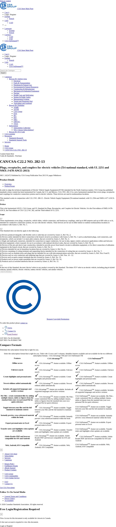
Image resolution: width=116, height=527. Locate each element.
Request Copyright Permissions (58, 319)
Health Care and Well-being (24, 95)
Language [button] (8, 29)
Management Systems (21, 99)
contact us (23, 323)
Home (7, 146)
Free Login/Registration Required (20, 509)
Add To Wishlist (6, 272)
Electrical (17, 81)
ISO (15, 118)
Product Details (7, 180)
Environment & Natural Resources (26, 87)
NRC (15, 120)
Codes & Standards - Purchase (11, 156)
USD (6, 21)
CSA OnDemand (95, 358)
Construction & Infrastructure (24, 89)
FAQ (6, 482)
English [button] (7, 17)
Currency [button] (8, 35)
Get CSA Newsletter (7, 488)
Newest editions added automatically (17, 383)
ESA (15, 114)
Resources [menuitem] (8, 136)
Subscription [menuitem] (13, 126)
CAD (11, 23)
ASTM (16, 109)
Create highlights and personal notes (17, 377)
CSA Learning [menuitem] (10, 134)
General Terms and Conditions (15, 496)
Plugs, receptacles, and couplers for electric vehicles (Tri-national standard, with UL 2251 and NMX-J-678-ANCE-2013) (54, 169)
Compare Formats (10, 345)
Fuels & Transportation (22, 83)
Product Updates (10, 470)
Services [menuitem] (8, 142)
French (11, 19)
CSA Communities (11, 476)
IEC (15, 116)
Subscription (9, 456)
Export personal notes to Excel (17, 423)
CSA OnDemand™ (12, 41)
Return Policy (9, 464)
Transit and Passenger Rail (23, 101)
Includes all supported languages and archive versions (17, 390)
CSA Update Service (12, 478)
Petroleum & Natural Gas (23, 85)
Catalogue (8, 460)
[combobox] (10, 70)
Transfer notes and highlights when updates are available (17, 430)
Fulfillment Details (11, 466)
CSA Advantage (54, 358)
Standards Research (16, 138)
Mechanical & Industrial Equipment (26, 91)
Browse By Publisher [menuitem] (16, 105)
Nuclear (16, 93)
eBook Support (10, 468)
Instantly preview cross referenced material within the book (17, 416)
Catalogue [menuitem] (8, 77)
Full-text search (17, 370)
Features (17, 358)
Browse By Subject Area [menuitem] (18, 79)
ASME (16, 107)
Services (8, 458)
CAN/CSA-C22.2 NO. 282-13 (16, 150)
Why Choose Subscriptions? (24, 130)
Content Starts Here (7, 154)
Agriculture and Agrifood (23, 103)
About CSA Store (11, 454)
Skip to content (5, 1)
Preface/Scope (10, 186)
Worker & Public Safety (22, 97)
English (11, 31)
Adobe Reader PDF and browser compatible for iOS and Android (17, 437)
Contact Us (9, 484)
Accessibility (9, 501)
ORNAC (17, 122)
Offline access (17, 363)
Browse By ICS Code (17, 132)
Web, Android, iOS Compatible (17, 445)
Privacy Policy (10, 498)
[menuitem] (65, 81)
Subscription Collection (22, 128)
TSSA (16, 124)
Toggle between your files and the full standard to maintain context (17, 409)
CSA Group (18, 111)
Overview (8, 184)
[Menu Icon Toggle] (5, 25)
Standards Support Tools (18, 140)
